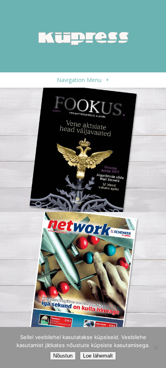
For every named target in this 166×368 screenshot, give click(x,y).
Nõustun (63, 356)
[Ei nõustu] (156, 347)
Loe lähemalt (98, 356)
